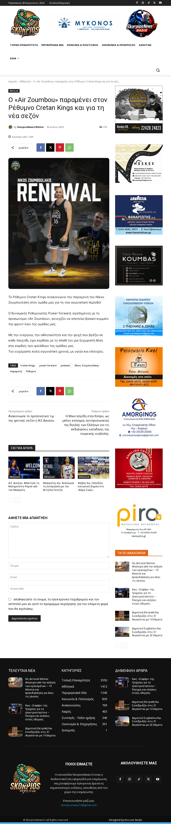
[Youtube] (160, 3)
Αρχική (12, 81)
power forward (48, 365)
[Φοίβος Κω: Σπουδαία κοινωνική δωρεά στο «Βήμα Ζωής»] (93, 468)
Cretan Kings (27, 365)
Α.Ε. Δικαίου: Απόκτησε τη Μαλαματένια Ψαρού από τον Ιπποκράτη (23, 487)
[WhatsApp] (69, 147)
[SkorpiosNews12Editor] (11, 127)
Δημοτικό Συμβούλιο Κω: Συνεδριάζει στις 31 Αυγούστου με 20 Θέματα (147, 632)
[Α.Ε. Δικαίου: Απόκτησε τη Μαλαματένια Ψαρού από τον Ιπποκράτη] (24, 468)
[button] (158, 70)
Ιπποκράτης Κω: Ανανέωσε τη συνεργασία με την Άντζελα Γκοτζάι (58, 487)
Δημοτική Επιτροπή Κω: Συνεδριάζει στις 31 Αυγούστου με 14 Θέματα (147, 616)
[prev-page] (11, 500)
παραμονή (16, 371)
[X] (154, 3)
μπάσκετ (65, 365)
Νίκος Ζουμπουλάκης (87, 365)
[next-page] (17, 500)
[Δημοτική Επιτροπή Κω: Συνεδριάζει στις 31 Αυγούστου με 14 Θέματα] (122, 616)
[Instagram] (143, 3)
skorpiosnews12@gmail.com (79, 805)
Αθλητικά (24, 81)
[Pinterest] (60, 147)
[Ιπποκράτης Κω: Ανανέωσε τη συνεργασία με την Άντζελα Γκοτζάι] (58, 468)
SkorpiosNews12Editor (30, 127)
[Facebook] (137, 3)
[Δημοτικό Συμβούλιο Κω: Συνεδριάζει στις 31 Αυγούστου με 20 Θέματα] (122, 632)
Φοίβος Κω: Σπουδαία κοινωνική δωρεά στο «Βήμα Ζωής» (91, 487)
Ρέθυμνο (31, 371)
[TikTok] (148, 3)
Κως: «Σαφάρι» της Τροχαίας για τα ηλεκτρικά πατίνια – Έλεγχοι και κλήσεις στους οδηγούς (144, 596)
